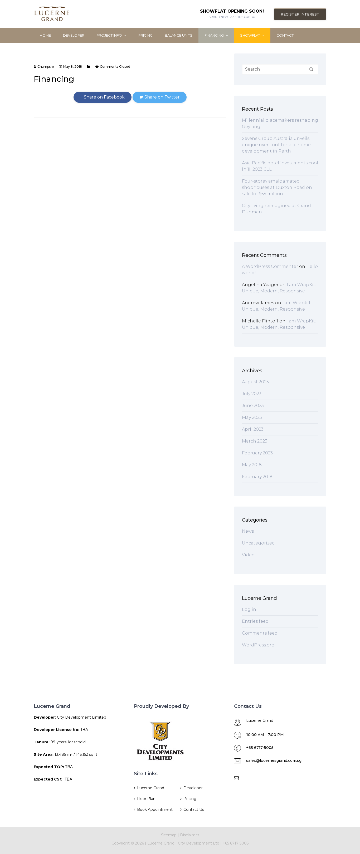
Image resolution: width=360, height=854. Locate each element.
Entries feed (255, 621)
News (248, 531)
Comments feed (260, 633)
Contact (285, 35)
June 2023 (253, 405)
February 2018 (257, 476)
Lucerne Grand (150, 788)
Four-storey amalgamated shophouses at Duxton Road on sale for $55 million (277, 187)
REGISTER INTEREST (300, 14)
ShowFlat (250, 35)
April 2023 (253, 429)
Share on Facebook (104, 97)
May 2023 (252, 417)
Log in (249, 609)
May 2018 (252, 464)
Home (45, 35)
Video (248, 554)
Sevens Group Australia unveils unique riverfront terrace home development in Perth (276, 145)
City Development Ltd (199, 843)
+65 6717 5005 (236, 843)
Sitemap (169, 835)
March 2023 (254, 441)
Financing (215, 35)
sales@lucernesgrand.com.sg (273, 760)
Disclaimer (189, 835)
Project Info (109, 35)
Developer (73, 35)
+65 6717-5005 (260, 747)
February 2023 (257, 452)
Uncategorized (258, 543)
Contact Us (193, 809)
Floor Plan (146, 798)
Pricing (145, 35)
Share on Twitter (161, 97)
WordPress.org (258, 644)
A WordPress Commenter (270, 266)
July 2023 (251, 393)
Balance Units (178, 35)
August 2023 (255, 381)
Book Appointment (155, 809)
